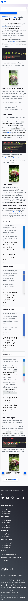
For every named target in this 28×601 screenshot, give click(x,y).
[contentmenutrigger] (13, 9)
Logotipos (6, 561)
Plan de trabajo (7, 536)
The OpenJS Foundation (9, 542)
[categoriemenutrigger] (8, 13)
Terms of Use (3, 575)
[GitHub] (18, 498)
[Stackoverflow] (23, 498)
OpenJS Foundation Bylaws (9, 543)
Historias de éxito (7, 511)
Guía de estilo (6, 560)
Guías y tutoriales (13, 16)
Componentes (7, 522)
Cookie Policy (19, 575)
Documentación (6, 16)
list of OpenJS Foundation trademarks (17, 587)
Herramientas (7, 527)
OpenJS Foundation (6, 579)
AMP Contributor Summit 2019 (10, 554)
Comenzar (6, 518)
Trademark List (7, 547)
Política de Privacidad (12, 575)
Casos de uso (6, 509)
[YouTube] (7, 498)
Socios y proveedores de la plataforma (12, 533)
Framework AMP (7, 508)
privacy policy (21, 597)
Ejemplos (5, 524)
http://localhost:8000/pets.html (10, 158)
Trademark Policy (7, 545)
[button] (26, 2)
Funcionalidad (7, 513)
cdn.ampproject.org (16, 595)
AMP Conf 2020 (7, 552)
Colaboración (6, 534)
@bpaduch (14, 479)
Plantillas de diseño (8, 525)
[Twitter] (2, 498)
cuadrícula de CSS (15, 212)
